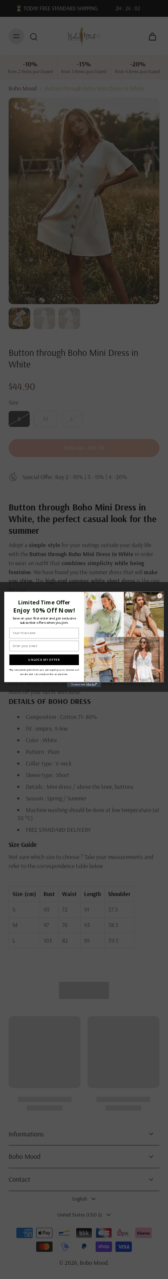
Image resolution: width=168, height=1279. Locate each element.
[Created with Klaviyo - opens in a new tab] (84, 684)
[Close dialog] (159, 596)
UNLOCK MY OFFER (43, 659)
